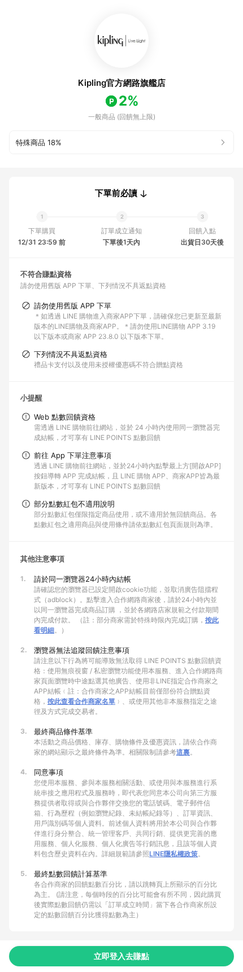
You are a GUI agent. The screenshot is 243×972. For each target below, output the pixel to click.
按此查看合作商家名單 (81, 701)
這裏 (183, 752)
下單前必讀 (116, 193)
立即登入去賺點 (121, 956)
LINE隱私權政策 (173, 853)
